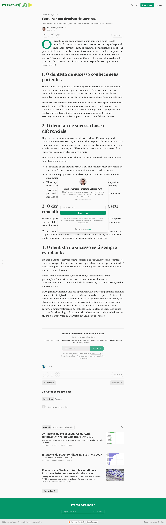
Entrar (159, 5)
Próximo (115, 383)
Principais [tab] (46, 427)
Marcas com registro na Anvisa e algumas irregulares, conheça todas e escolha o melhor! (72, 441)
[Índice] (2, 262)
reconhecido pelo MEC (83, 312)
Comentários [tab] (48, 399)
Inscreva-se (147, 5)
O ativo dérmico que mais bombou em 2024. (59, 458)
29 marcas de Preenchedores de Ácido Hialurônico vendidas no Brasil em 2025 (67, 435)
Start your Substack (77, 522)
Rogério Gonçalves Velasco (57, 28)
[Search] (132, 5)
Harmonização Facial (52, 15)
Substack (145, 522)
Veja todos (48, 491)
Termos (29, 522)
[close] (104, 179)
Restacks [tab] (58, 399)
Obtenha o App (92, 522)
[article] (83, 440)
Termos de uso (96, 218)
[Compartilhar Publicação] (137, 5)
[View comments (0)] (52, 35)
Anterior (50, 383)
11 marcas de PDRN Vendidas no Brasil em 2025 (72, 454)
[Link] (39, 77)
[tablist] (52, 399)
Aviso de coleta (37, 522)
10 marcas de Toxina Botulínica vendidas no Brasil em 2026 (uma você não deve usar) (70, 472)
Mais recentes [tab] (58, 427)
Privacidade (22, 522)
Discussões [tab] (69, 427)
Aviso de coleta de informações (87, 220)
